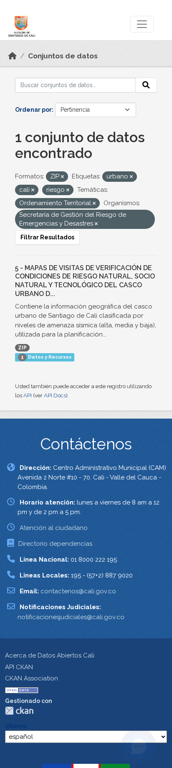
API (27, 395)
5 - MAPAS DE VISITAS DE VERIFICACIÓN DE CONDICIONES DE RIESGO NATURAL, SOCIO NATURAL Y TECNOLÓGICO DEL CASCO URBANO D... (85, 281)
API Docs (55, 395)
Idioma (15, 726)
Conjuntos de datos (63, 56)
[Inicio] (12, 56)
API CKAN (19, 667)
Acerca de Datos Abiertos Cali (49, 655)
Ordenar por (33, 109)
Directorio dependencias (55, 543)
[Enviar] (146, 85)
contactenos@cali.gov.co (78, 591)
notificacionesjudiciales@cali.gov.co (71, 617)
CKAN (19, 710)
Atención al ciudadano (54, 528)
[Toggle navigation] (142, 24)
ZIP (22, 348)
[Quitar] (62, 177)
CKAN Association (31, 678)
